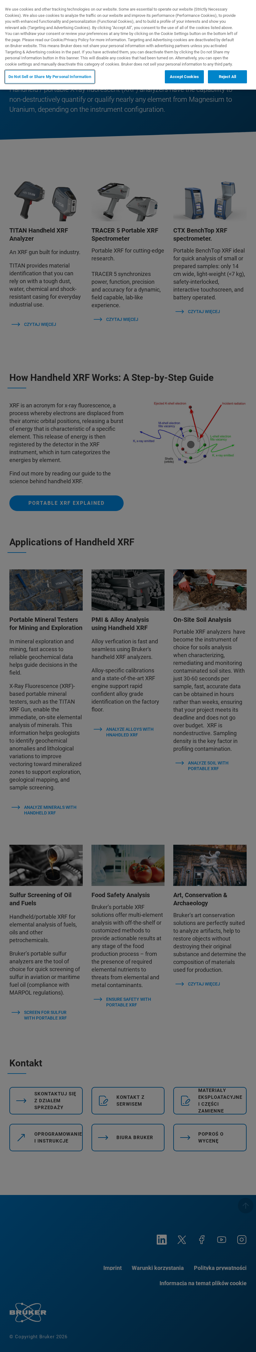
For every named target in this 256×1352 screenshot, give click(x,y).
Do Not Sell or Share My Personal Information (49, 76)
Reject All (227, 76)
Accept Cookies (184, 76)
